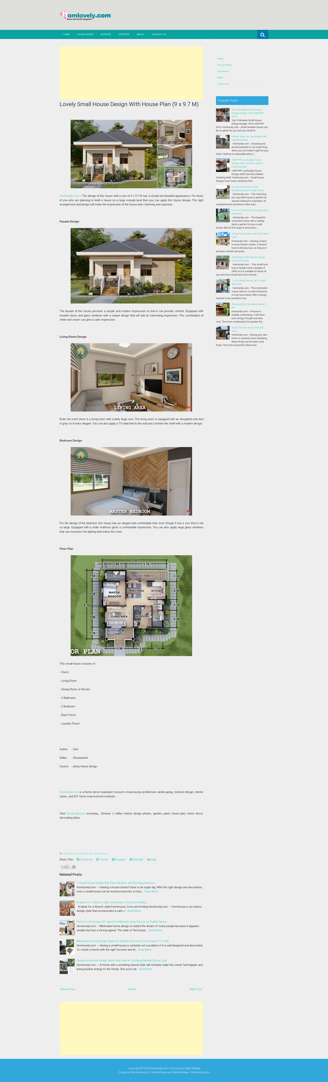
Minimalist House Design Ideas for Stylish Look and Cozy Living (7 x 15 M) (123, 941)
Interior (106, 34)
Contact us (159, 34)
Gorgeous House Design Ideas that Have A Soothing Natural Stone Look (122, 960)
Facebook (85, 859)
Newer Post (68, 989)
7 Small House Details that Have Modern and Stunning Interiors (116, 883)
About (140, 34)
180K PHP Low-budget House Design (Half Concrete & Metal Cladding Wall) (247, 163)
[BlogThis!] (67, 867)
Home (66, 34)
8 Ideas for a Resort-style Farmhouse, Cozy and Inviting (111, 902)
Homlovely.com (69, 196)
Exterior (123, 34)
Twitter (103, 859)
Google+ (120, 859)
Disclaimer (223, 71)
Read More (151, 891)
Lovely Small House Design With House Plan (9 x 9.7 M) (129, 104)
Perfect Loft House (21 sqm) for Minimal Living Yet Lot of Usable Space (122, 921)
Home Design (70, 853)
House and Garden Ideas (174, 1072)
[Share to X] (70, 867)
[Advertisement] (131, 73)
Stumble (137, 859)
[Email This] (63, 867)
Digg (153, 859)
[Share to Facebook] (74, 867)
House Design (85, 34)
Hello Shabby (192, 1068)
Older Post (195, 989)
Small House (101, 853)
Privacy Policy (224, 65)
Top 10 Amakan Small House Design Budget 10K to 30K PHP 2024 (248, 113)
